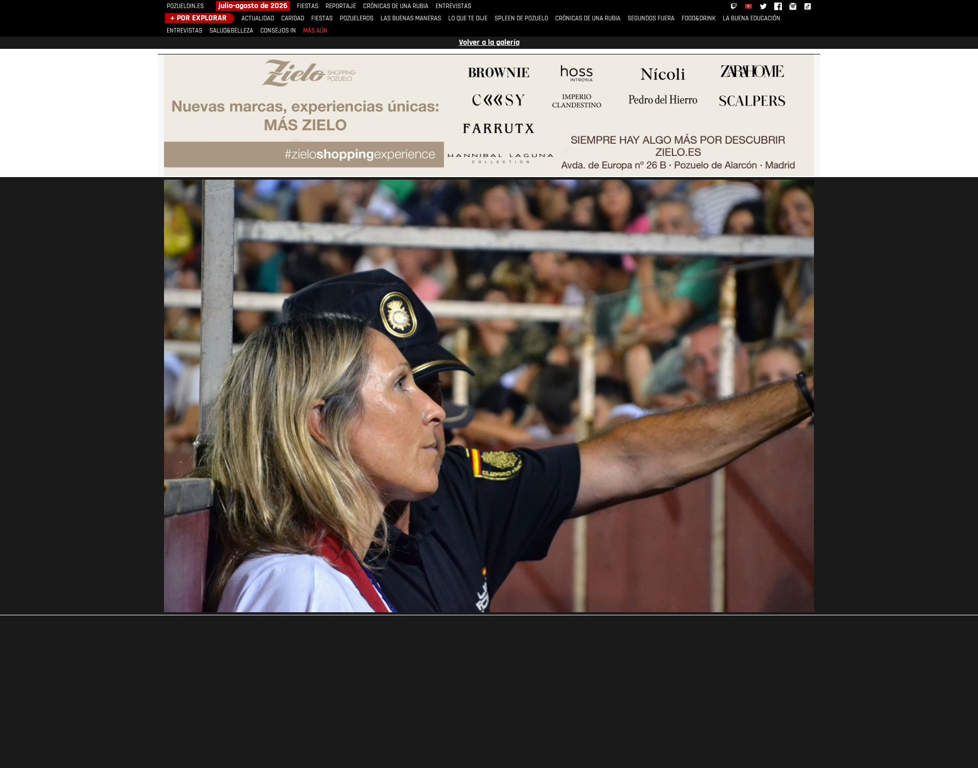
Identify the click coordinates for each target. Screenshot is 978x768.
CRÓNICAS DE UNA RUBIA (395, 6)
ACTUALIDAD (257, 18)
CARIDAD (292, 18)
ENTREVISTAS (453, 6)
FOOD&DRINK (699, 18)
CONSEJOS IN (278, 30)
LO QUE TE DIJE (467, 18)
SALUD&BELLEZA (231, 30)
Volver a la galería (489, 43)
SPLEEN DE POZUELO (521, 18)
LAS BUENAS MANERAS (411, 18)
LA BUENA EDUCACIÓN (751, 18)
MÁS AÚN (315, 30)
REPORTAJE (340, 6)
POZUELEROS (356, 18)
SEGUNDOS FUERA (651, 18)
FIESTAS (307, 6)
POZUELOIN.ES (185, 6)
